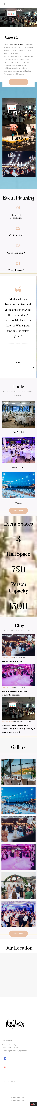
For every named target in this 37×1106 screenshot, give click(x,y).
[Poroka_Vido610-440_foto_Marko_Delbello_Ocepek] (18, 829)
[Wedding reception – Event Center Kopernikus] (18, 675)
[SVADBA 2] (18, 885)
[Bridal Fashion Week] (18, 645)
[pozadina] (18, 772)
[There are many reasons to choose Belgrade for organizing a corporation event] (18, 708)
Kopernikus (18, 45)
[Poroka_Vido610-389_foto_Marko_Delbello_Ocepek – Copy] (18, 800)
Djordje (22, 658)
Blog (15, 658)
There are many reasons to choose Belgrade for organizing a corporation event (18, 728)
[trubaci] (18, 914)
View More (18, 511)
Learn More (18, 82)
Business (20, 721)
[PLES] (18, 857)
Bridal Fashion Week (12, 661)
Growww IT (23, 1097)
